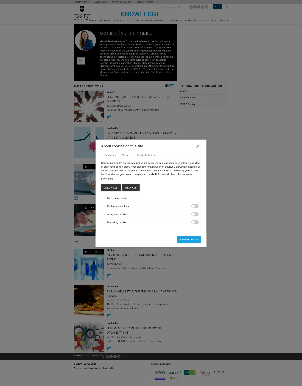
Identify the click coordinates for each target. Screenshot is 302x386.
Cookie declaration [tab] (146, 155)
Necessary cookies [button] (118, 198)
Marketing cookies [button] (117, 222)
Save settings (189, 239)
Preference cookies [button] (118, 206)
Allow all (111, 188)
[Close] (198, 146)
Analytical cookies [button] (117, 214)
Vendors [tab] (126, 155)
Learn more (107, 178)
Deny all (131, 188)
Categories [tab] (110, 155)
